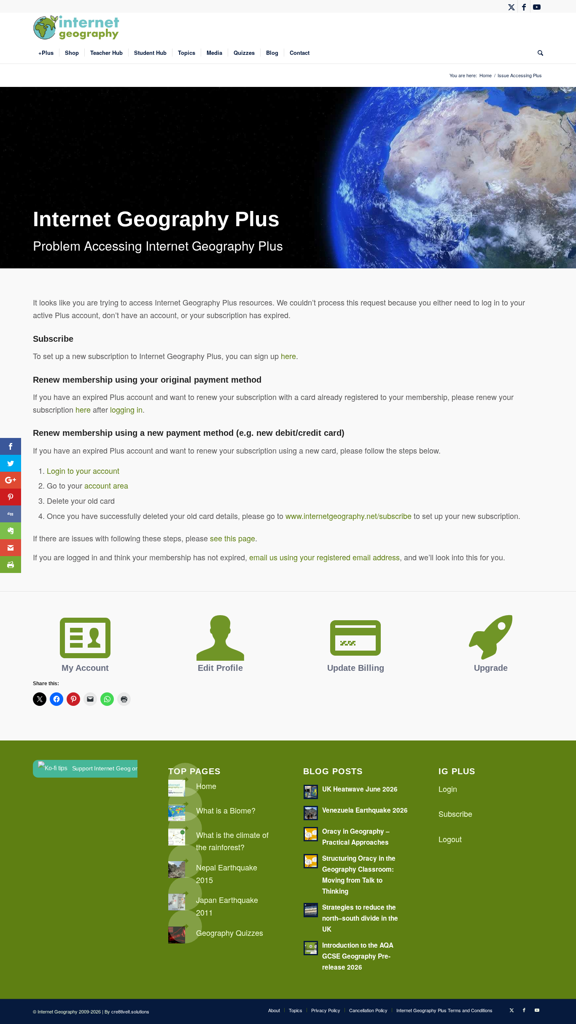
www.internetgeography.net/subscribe (348, 515)
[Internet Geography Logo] (77, 27)
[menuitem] (46, 52)
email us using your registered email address (324, 556)
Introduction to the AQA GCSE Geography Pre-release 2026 (357, 956)
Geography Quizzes (229, 932)
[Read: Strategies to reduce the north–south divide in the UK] (310, 910)
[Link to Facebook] (524, 6)
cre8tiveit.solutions (130, 1011)
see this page (232, 537)
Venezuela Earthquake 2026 (365, 810)
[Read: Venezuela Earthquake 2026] (310, 813)
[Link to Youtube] (536, 6)
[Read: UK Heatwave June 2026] (310, 792)
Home (206, 785)
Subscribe (455, 813)
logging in (126, 409)
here (288, 355)
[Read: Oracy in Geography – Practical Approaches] (310, 834)
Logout (450, 838)
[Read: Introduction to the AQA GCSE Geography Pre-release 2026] (310, 948)
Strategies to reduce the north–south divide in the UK (360, 918)
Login (448, 788)
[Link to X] (511, 6)
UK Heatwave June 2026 (360, 789)
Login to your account (83, 470)
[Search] (537, 52)
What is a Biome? (226, 810)
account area (106, 485)
